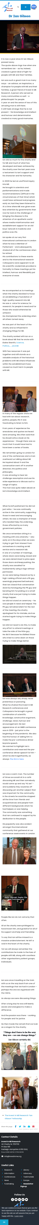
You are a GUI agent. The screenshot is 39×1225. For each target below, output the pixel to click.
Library (26, 1170)
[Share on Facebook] (15, 1126)
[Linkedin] (19, 1199)
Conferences (9, 1177)
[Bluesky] (16, 1199)
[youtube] (26, 1199)
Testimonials (28, 1177)
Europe (26, 1180)
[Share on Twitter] (20, 1126)
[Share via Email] (33, 1126)
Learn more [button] (18, 1216)
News (6, 1180)
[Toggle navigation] (26, 7)
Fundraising (9, 1184)
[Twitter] (22, 1199)
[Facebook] (12, 1199)
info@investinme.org (12, 1156)
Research (8, 1170)
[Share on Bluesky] (29, 1126)
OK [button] (4, 1222)
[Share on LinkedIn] (24, 1126)
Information (9, 1173)
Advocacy (27, 1173)
